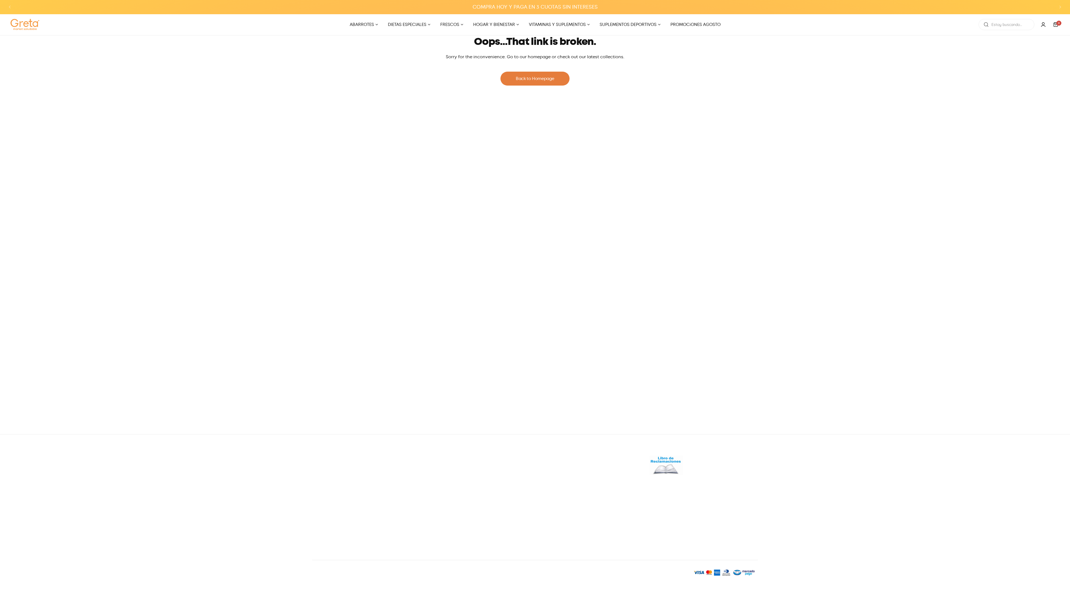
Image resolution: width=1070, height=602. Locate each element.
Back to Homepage (535, 78)
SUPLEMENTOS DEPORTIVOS (453, 520)
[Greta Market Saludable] (25, 24)
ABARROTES (437, 472)
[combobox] (1006, 24)
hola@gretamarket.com (337, 495)
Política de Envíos (555, 520)
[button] (10, 7)
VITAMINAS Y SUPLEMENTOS (453, 510)
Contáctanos (551, 491)
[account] (1043, 24)
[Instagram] (331, 533)
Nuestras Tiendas (555, 482)
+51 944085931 (325, 518)
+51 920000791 (325, 484)
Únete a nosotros (555, 501)
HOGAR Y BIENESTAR (445, 501)
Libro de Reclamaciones (562, 510)
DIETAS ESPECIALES (444, 482)
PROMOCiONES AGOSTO (450, 529)
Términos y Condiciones (562, 529)
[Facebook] (317, 533)
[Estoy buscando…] (986, 24)
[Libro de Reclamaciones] (666, 474)
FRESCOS (434, 491)
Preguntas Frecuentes (560, 472)
